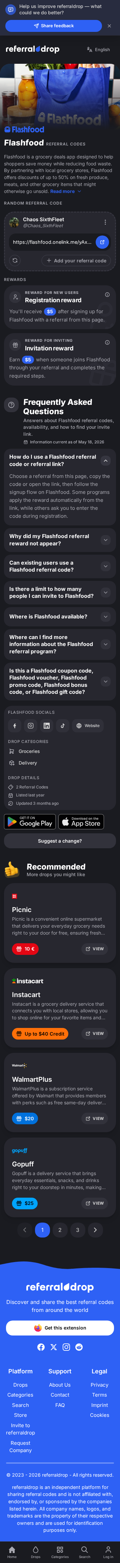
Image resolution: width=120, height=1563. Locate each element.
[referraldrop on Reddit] (79, 1347)
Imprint (99, 1405)
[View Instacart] (27, 981)
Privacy (99, 1385)
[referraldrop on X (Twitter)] (53, 1347)
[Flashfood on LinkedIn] (46, 725)
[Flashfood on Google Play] (30, 821)
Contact (60, 1395)
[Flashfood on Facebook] (14, 725)
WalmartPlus (32, 1079)
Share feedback (57, 25)
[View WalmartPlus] (19, 1066)
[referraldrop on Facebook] (41, 1347)
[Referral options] (105, 222)
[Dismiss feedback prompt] (109, 26)
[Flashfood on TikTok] (62, 725)
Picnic (22, 910)
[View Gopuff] (19, 1150)
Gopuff (23, 1164)
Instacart (26, 995)
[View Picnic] (14, 896)
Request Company (20, 1447)
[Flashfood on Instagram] (30, 725)
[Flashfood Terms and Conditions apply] (107, 294)
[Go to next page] (95, 1230)
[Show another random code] (15, 260)
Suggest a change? (60, 841)
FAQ (60, 1405)
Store (20, 1415)
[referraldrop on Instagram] (66, 1347)
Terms (99, 1395)
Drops (20, 1385)
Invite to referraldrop (20, 1429)
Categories (20, 1395)
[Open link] (102, 242)
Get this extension (65, 1328)
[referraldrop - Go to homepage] (32, 49)
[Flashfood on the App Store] (81, 821)
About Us (60, 1385)
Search (20, 1405)
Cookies (99, 1415)
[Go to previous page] (24, 1230)
